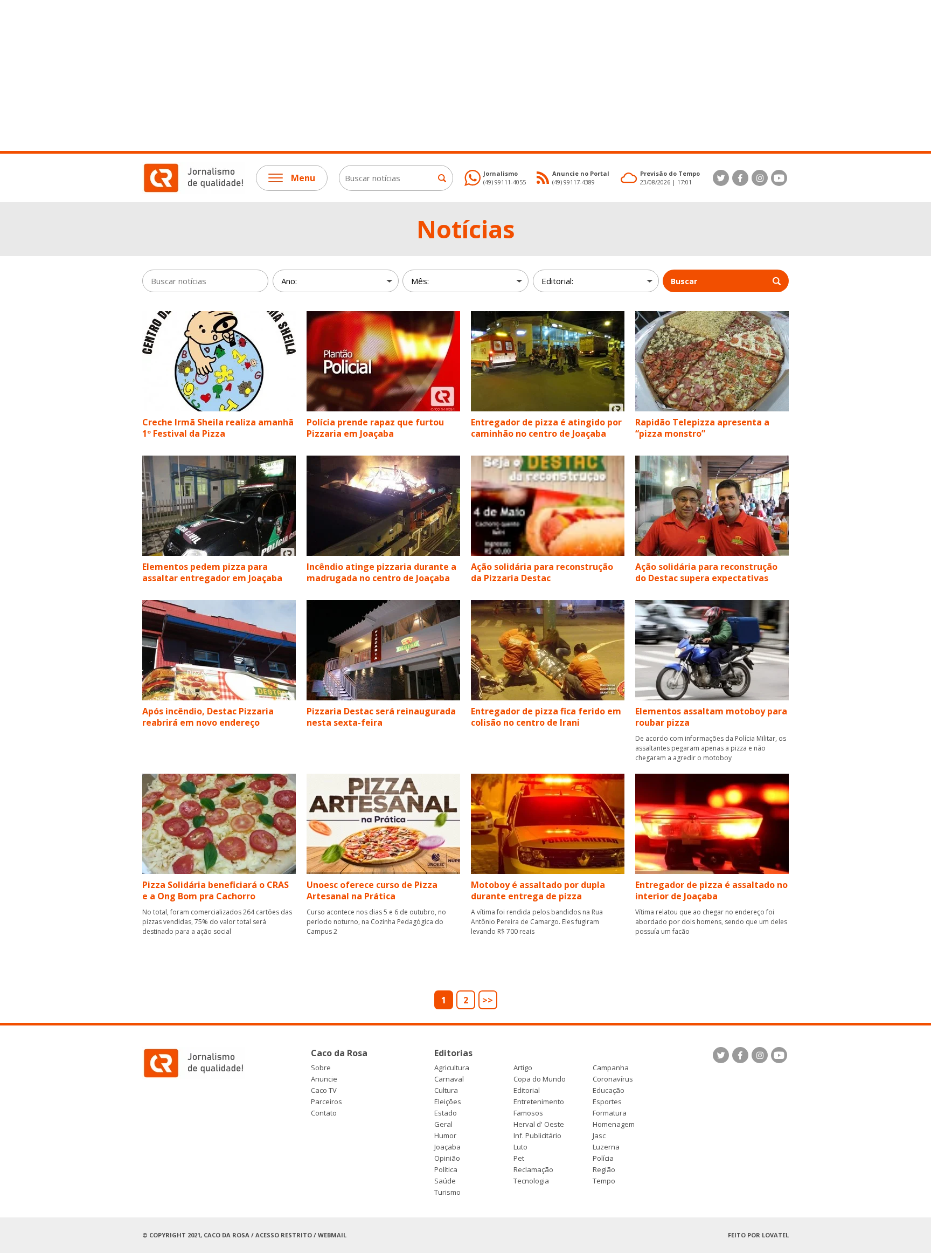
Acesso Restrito (283, 1235)
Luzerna (606, 1147)
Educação (608, 1090)
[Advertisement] (323, 75)
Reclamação (533, 1169)
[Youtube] (779, 178)
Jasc (599, 1135)
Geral (443, 1124)
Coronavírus (613, 1079)
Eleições (447, 1101)
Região (604, 1169)
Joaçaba (447, 1147)
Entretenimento (538, 1101)
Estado (445, 1113)
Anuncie (324, 1079)
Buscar (684, 281)
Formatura (610, 1113)
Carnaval (449, 1079)
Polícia (603, 1158)
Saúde (445, 1181)
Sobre (321, 1067)
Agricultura (451, 1067)
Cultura (446, 1090)
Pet (518, 1158)
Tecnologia (531, 1181)
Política (445, 1169)
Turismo (447, 1192)
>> (487, 1000)
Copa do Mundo (539, 1079)
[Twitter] (721, 178)
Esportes (607, 1101)
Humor (445, 1135)
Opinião (447, 1158)
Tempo (604, 1181)
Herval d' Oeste (538, 1124)
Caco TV (324, 1090)
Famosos (528, 1113)
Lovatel (775, 1235)
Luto (520, 1147)
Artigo (522, 1067)
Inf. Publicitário (537, 1135)
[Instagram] (760, 178)
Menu (303, 178)
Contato (324, 1113)
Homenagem (614, 1124)
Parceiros (326, 1101)
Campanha (611, 1067)
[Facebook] (740, 178)
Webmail (332, 1235)
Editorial (526, 1090)
